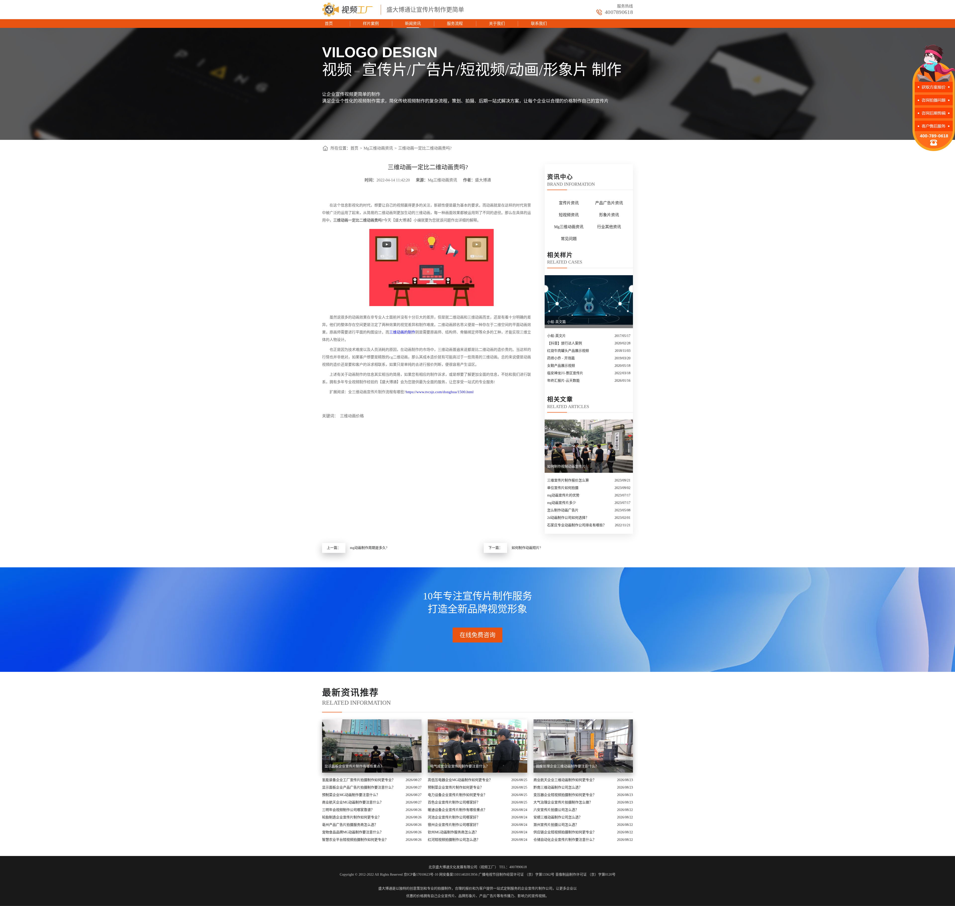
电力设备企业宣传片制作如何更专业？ (457, 795)
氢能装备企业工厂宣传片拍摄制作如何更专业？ (358, 780)
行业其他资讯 (609, 227)
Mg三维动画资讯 (378, 148)
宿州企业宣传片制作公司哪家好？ (454, 825)
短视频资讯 (569, 215)
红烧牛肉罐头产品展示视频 (568, 351)
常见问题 (569, 239)
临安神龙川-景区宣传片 (565, 373)
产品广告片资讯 (609, 203)
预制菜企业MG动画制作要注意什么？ (351, 795)
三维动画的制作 (402, 332)
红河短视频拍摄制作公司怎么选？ (454, 840)
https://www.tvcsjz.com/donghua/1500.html (440, 392)
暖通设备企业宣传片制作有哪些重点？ (457, 810)
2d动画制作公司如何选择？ (568, 518)
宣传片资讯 (569, 203)
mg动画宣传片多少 (561, 503)
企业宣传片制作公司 (536, 888)
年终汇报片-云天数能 (563, 380)
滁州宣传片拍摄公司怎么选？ (556, 825)
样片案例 (371, 23)
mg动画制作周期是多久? (368, 548)
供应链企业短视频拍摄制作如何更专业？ (564, 832)
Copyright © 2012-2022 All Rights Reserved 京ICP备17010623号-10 (389, 874)
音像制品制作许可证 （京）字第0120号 (585, 874)
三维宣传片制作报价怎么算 (568, 480)
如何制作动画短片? (526, 548)
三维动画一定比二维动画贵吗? (425, 148)
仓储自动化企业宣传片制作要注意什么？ (564, 840)
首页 (329, 23)
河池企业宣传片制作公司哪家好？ (454, 817)
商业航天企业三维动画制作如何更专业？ (564, 780)
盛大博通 (385, 888)
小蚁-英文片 (556, 336)
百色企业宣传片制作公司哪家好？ (454, 802)
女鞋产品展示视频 (561, 366)
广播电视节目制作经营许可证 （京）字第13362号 (516, 874)
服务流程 (455, 23)
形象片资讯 (609, 215)
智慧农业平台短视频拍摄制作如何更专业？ (355, 840)
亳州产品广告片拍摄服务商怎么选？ (350, 825)
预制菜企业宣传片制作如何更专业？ (455, 787)
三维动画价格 (352, 416)
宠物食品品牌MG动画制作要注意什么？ (352, 832)
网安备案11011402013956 (458, 874)
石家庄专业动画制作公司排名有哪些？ (576, 525)
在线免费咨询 (477, 635)
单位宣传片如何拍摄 (562, 488)
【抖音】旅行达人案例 (564, 343)
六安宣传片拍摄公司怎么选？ (556, 810)
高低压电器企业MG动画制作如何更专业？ (460, 780)
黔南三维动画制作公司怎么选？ (557, 787)
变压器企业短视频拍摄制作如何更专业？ (564, 795)
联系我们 (539, 23)
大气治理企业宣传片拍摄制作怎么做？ (563, 802)
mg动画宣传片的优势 (563, 495)
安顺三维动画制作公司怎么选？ (557, 817)
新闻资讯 (413, 23)
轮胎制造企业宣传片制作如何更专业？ (351, 817)
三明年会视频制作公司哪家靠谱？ (348, 810)
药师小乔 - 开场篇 (561, 358)
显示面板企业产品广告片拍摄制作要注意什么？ (358, 787)
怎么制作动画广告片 (562, 510)
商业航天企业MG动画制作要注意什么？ (352, 802)
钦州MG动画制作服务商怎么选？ (453, 832)
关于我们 (497, 23)
